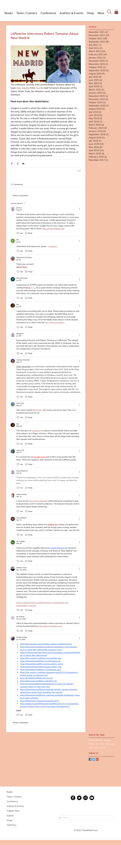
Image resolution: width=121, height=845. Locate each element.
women (102, 747)
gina (112, 744)
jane (96, 747)
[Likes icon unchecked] (17, 233)
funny (107, 744)
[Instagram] (85, 798)
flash (102, 744)
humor (91, 747)
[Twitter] (79, 798)
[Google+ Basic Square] (97, 759)
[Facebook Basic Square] (90, 759)
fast (97, 744)
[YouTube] (91, 798)
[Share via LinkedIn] (23, 163)
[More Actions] (79, 208)
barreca (92, 744)
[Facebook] (73, 798)
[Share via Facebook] (12, 163)
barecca (107, 740)
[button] (109, 12)
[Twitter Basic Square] (93, 759)
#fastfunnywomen (96, 740)
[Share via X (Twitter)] (17, 163)
